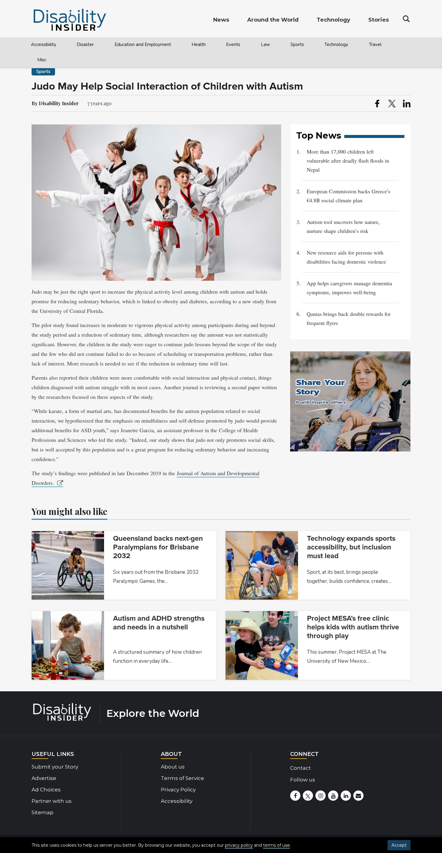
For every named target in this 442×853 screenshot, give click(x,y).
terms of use (276, 845)
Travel (375, 44)
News (221, 20)
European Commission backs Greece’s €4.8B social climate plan (348, 196)
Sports (297, 44)
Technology (336, 44)
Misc (41, 60)
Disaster (85, 44)
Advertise (44, 778)
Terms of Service (182, 778)
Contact (300, 768)
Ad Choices (46, 790)
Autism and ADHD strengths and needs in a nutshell (158, 622)
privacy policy (239, 845)
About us (173, 767)
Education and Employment (143, 44)
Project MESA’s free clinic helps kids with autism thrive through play (353, 627)
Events (233, 44)
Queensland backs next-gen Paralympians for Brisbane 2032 (158, 547)
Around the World (273, 20)
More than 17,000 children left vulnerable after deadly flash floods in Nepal (348, 160)
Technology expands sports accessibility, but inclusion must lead (351, 547)
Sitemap (43, 812)
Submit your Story (55, 767)
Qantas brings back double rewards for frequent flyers (349, 318)
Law (265, 44)
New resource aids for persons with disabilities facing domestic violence (346, 257)
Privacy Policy (178, 790)
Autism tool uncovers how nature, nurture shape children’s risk (343, 226)
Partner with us (52, 801)
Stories (378, 20)
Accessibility (43, 44)
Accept (399, 845)
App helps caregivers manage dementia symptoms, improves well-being (349, 288)
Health (199, 44)
